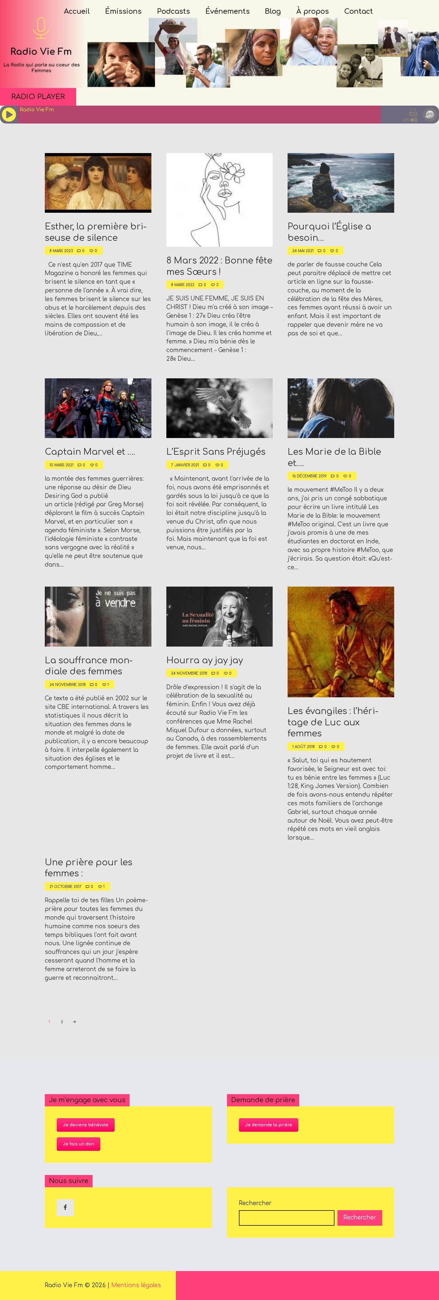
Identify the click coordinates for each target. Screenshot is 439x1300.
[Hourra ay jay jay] (219, 617)
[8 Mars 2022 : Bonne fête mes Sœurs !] (219, 200)
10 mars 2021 (61, 465)
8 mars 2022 (182, 285)
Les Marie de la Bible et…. (334, 457)
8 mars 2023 (61, 251)
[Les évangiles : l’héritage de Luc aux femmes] (341, 642)
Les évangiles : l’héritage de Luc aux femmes (333, 722)
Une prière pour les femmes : (88, 868)
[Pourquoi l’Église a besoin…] (341, 183)
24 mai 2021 (303, 251)
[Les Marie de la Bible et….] (341, 408)
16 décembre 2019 (309, 476)
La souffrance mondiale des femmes (89, 666)
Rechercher (255, 1203)
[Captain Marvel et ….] (98, 408)
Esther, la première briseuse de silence (96, 232)
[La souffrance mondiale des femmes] (98, 617)
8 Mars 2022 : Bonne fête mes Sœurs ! (219, 266)
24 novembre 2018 (68, 685)
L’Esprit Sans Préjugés (215, 452)
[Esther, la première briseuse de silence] (98, 183)
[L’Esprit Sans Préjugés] (219, 408)
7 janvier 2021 (185, 465)
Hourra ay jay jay (204, 660)
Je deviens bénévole (85, 1125)
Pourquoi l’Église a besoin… (329, 232)
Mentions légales (136, 1285)
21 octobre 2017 (66, 887)
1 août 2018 (303, 747)
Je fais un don (78, 1144)
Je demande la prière (268, 1125)
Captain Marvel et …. (90, 452)
